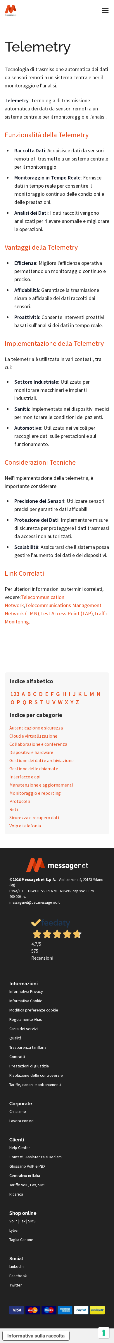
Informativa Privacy (26, 991)
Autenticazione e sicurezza (36, 728)
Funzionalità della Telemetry (47, 134)
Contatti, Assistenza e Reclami (36, 1156)
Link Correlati (24, 573)
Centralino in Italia (24, 1175)
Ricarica (16, 1194)
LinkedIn (16, 1266)
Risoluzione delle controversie (36, 1075)
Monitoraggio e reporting (35, 793)
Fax (22, 1221)
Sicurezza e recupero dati (34, 817)
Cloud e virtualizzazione (33, 736)
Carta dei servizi (23, 1028)
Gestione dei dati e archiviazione (41, 760)
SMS (32, 1221)
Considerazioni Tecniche (40, 462)
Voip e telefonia (25, 826)
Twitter (15, 1285)
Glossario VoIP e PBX (27, 1166)
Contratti (17, 1056)
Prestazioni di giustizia (29, 1066)
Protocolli (19, 801)
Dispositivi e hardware (31, 752)
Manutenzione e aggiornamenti (41, 785)
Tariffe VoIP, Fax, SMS (27, 1184)
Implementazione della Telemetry (54, 343)
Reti (13, 809)
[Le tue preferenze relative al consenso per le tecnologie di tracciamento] (103, 1332)
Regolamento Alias (25, 1019)
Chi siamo (17, 1111)
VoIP (13, 1221)
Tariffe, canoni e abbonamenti (35, 1084)
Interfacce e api (24, 777)
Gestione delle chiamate (33, 768)
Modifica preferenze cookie (33, 1010)
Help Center (19, 1147)
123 (15, 693)
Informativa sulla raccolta (36, 1336)
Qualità (15, 1038)
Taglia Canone (21, 1239)
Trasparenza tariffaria (27, 1047)
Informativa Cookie (25, 1000)
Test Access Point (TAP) (66, 613)
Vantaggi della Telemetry (41, 247)
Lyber (14, 1230)
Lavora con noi (21, 1120)
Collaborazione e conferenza (38, 744)
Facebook (18, 1275)
